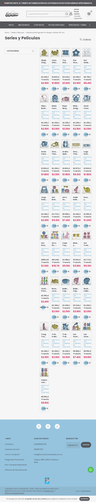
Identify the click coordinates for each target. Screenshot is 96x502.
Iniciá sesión (77, 13)
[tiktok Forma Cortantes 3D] (57, 426)
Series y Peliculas (17, 32)
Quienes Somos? (12, 449)
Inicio (11, 25)
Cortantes (39, 25)
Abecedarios (24, 25)
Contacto (9, 444)
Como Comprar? (12, 454)
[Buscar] (66, 14)
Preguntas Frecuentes (14, 459)
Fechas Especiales (56, 25)
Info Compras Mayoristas (16, 465)
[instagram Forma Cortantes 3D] (38, 426)
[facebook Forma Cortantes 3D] (48, 426)
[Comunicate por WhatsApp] (91, 470)
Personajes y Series (77, 25)
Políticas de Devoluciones (16, 470)
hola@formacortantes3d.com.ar (48, 454)
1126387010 (38, 449)
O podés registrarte (78, 17)
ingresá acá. (49, 491)
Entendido (84, 499)
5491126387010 (40, 444)
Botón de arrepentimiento (14, 493)
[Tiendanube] (83, 491)
